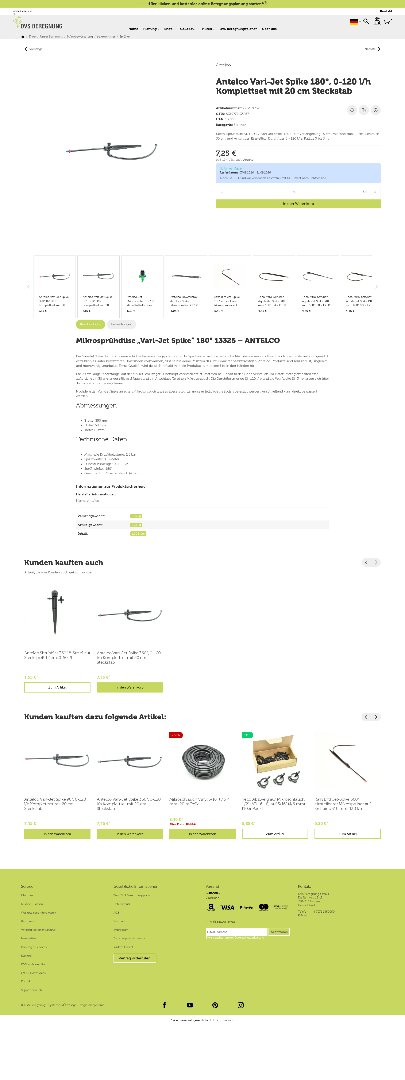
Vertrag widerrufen (135, 958)
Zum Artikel (57, 687)
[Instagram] (240, 1005)
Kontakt (386, 11)
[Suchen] (366, 21)
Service (27, 887)
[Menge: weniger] (221, 192)
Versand (248, 159)
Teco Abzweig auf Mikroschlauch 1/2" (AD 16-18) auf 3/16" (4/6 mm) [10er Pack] (273, 804)
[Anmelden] (377, 21)
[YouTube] (189, 1005)
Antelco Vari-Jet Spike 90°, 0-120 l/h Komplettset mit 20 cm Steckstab (55, 804)
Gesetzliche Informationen (135, 887)
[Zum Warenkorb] (388, 21)
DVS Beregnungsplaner (238, 29)
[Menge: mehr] (375, 192)
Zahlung (213, 898)
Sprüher (240, 125)
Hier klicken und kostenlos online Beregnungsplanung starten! (206, 3)
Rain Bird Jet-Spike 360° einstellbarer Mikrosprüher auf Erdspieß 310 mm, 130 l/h (343, 804)
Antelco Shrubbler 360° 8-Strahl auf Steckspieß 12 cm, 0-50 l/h (57, 655)
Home (133, 29)
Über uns (269, 29)
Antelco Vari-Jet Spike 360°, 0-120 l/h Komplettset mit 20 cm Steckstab (129, 658)
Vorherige (36, 49)
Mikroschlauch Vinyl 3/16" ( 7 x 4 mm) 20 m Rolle (199, 801)
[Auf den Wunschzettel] (352, 110)
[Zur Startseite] (40, 22)
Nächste (370, 49)
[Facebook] (164, 1005)
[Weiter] (376, 562)
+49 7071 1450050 (322, 911)
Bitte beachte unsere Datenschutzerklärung (235, 937)
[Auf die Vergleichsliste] (364, 110)
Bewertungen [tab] (121, 324)
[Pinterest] (215, 1005)
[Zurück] (366, 562)
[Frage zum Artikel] (376, 110)
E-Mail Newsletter (220, 922)
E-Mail (302, 915)
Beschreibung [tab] (90, 324)
